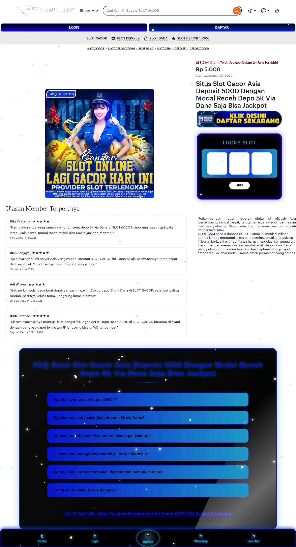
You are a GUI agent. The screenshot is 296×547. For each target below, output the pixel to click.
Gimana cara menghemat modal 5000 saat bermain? (101, 454)
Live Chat (254, 541)
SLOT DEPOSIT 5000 (121, 48)
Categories (91, 10)
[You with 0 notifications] (265, 11)
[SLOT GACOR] (45, 17)
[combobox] (167, 11)
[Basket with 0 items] (277, 11)
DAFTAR (222, 27)
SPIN (239, 185)
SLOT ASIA (164, 48)
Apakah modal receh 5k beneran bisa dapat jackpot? (102, 436)
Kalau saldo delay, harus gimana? (84, 490)
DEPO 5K (180, 48)
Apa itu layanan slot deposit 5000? (85, 399)
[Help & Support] (252, 11)
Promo (42, 541)
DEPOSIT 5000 (199, 48)
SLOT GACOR (95, 48)
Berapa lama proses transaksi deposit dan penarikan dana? (108, 472)
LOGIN (74, 27)
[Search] (237, 11)
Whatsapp (201, 541)
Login (95, 541)
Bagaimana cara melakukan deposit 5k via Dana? (99, 418)
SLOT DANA (146, 48)
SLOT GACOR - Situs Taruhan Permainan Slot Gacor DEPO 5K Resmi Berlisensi (148, 513)
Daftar (148, 542)
